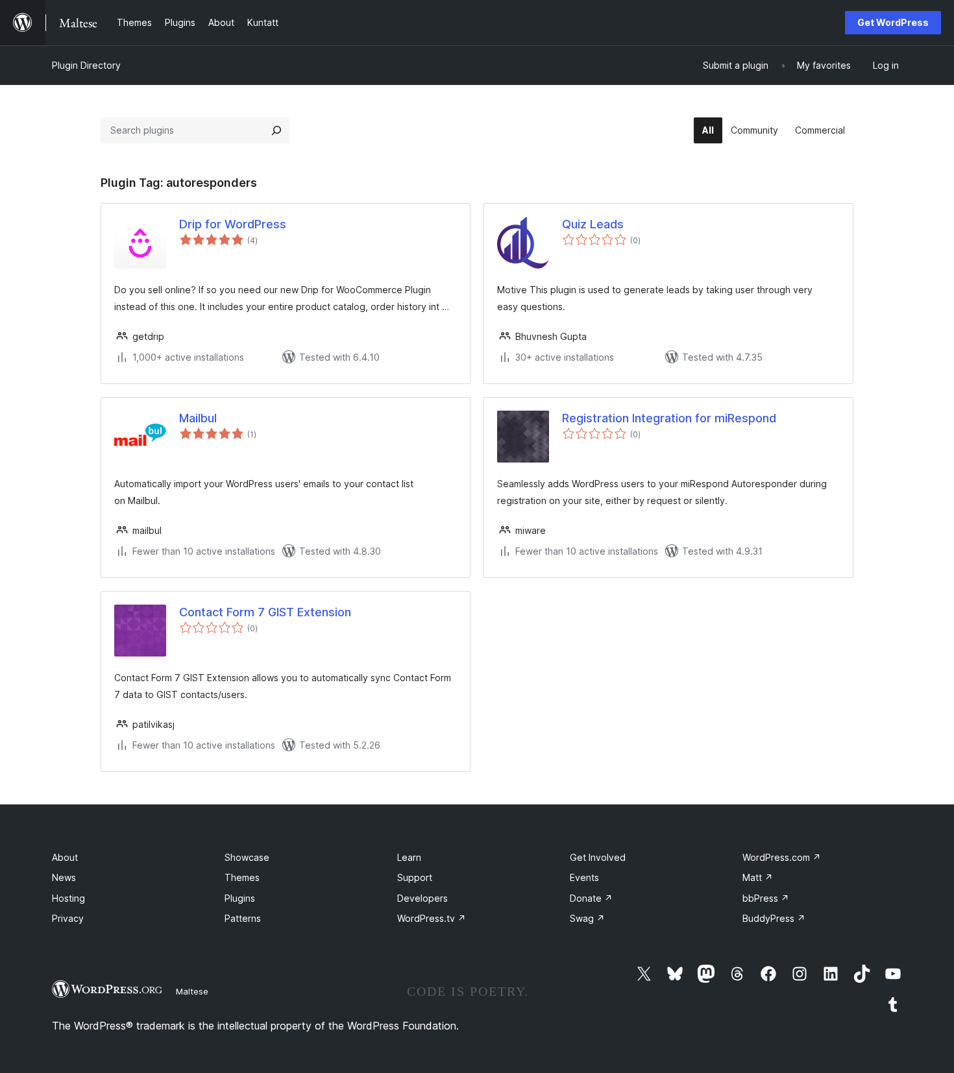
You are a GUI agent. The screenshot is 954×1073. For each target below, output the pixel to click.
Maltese (192, 991)
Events (584, 877)
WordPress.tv (431, 918)
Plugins (240, 898)
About (65, 857)
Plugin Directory (86, 65)
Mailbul (198, 418)
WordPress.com (781, 857)
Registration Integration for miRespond (669, 418)
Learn (409, 857)
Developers (422, 898)
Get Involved (598, 857)
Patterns (243, 918)
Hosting (68, 898)
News (64, 877)
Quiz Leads (593, 224)
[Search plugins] (276, 130)
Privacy (68, 918)
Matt (757, 877)
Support (414, 877)
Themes (242, 877)
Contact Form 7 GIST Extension (265, 612)
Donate (591, 898)
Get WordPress (893, 22)
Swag (587, 918)
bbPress (765, 898)
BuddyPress (773, 918)
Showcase (247, 857)
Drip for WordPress (232, 224)
